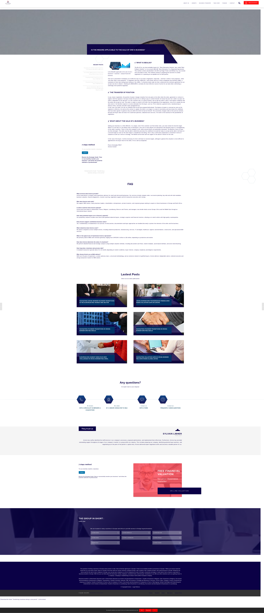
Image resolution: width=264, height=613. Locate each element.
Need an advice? (253, 2)
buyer (128, 568)
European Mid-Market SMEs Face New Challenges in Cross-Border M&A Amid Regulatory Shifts (95, 88)
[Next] (180, 449)
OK (141, 610)
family (119, 573)
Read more (148, 610)
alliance (132, 575)
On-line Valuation (179, 491)
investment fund (132, 573)
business (96, 568)
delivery (124, 570)
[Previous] (176, 449)
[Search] (239, 3)
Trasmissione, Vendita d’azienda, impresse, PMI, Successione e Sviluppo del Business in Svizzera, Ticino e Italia (133, 580)
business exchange (150, 572)
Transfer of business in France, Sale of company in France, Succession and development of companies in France (122, 582)
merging (118, 575)
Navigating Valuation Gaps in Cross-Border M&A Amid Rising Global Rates (152, 358)
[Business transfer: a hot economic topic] (263, 306)
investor (105, 570)
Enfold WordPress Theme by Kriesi (96, 592)
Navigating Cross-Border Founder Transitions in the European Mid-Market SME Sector (96, 301)
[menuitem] (186, 3)
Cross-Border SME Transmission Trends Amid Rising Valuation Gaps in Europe (153, 301)
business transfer (83, 573)
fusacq (170, 572)
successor (91, 570)
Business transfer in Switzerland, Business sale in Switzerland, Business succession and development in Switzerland (110, 578)
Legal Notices (136, 586)
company (141, 570)
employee (124, 573)
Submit (85, 152)
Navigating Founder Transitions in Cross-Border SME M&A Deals (95, 329)
